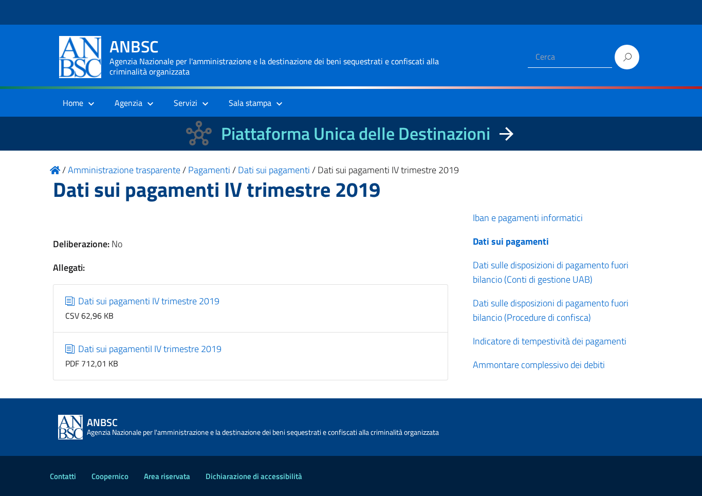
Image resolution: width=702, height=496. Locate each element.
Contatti (63, 476)
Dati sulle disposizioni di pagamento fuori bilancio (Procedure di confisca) (551, 310)
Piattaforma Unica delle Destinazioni (355, 133)
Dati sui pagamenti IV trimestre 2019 (147, 301)
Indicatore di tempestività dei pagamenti (549, 341)
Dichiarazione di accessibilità (254, 476)
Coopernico (109, 476)
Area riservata (167, 476)
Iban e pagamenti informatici (528, 218)
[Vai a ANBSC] (55, 170)
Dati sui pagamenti (511, 241)
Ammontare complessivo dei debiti (539, 365)
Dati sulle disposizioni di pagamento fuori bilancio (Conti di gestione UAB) (551, 272)
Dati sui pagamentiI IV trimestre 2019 (148, 349)
